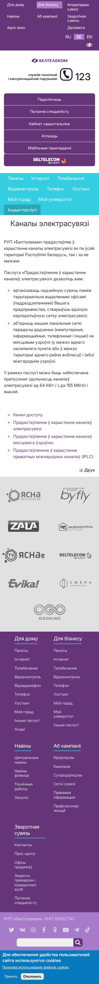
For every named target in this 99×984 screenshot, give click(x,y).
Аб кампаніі (47, 16)
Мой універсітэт (55, 199)
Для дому (15, 4)
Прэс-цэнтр (25, 853)
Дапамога (76, 27)
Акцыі (20, 729)
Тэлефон (22, 694)
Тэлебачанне (26, 668)
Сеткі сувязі (64, 784)
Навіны (13, 16)
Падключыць (49, 99)
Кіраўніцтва (64, 757)
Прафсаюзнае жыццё (66, 808)
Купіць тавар (49, 160)
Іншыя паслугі (22, 209)
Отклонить (32, 976)
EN (89, 36)
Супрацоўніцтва (68, 775)
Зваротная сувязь (76, 18)
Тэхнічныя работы (24, 786)
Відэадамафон (28, 685)
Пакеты (21, 650)
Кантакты (23, 845)
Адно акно (16, 27)
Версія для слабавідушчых (89, 45)
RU (68, 36)
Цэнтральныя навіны (27, 759)
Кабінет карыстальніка (49, 123)
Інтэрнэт (22, 659)
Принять (11, 976)
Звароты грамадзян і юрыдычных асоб (25, 882)
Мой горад (19, 199)
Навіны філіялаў (22, 773)
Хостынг (22, 703)
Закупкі (21, 797)
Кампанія (62, 766)
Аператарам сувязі (78, 6)
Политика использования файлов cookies (35, 967)
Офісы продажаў (23, 864)
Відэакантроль (23, 188)
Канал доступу (28, 414)
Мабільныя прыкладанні (49, 148)
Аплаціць (49, 136)
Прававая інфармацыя (64, 794)
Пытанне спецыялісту (49, 111)
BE (79, 36)
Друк (89, 470)
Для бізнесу (47, 4)
